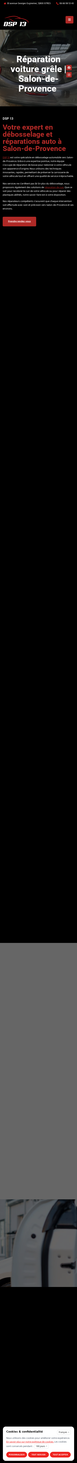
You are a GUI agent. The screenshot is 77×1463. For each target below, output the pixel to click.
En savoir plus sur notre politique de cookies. (30, 1442)
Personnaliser (17, 1454)
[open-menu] (69, 19)
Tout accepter (60, 1454)
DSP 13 (6, 158)
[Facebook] (69, 67)
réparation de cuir (54, 187)
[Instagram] (69, 74)
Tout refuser (38, 1454)
